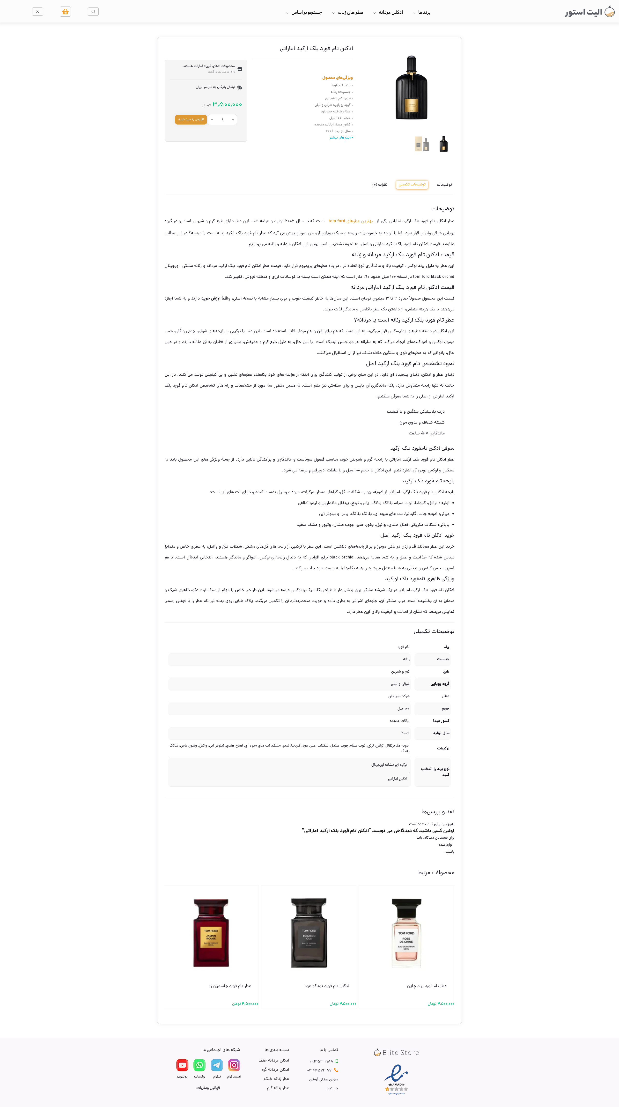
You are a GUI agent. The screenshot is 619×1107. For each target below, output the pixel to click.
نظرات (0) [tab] (379, 185)
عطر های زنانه (350, 12)
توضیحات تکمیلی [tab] (412, 185)
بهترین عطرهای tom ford (351, 221)
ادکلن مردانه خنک (273, 1060)
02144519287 (319, 1071)
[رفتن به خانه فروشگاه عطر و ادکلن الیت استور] (590, 11)
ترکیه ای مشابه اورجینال (389, 765)
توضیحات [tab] (444, 185)
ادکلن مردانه (391, 12)
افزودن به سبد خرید (191, 119)
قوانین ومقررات (208, 1088)
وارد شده (445, 845)
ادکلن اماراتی (397, 779)
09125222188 (321, 1062)
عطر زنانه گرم (278, 1088)
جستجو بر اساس (306, 12)
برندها (424, 12)
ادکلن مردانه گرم (275, 1070)
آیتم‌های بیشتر (340, 138)
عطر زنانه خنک (276, 1079)
